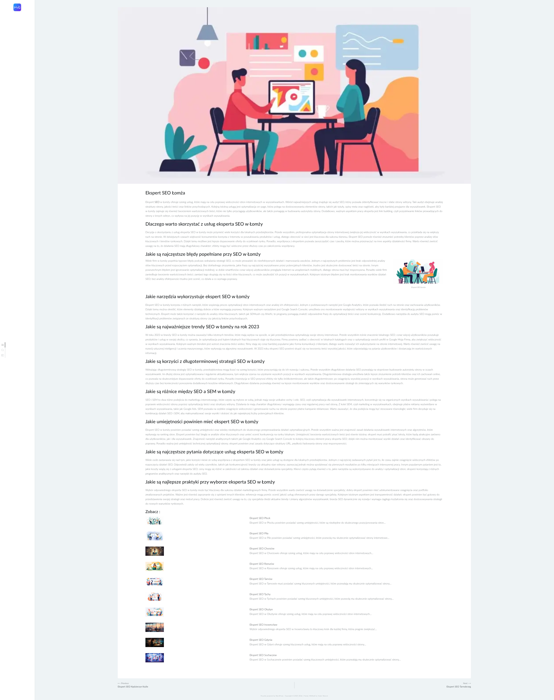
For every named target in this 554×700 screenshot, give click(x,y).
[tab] (2, 344)
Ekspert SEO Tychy (260, 594)
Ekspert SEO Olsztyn (261, 609)
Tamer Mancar (323, 696)
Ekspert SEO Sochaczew (263, 655)
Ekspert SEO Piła (259, 533)
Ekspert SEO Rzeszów (262, 564)
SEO (157, 202)
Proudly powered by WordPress (272, 696)
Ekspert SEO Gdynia (261, 640)
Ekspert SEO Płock (260, 518)
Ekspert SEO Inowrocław (263, 625)
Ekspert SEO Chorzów (262, 548)
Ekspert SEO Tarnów (261, 579)
